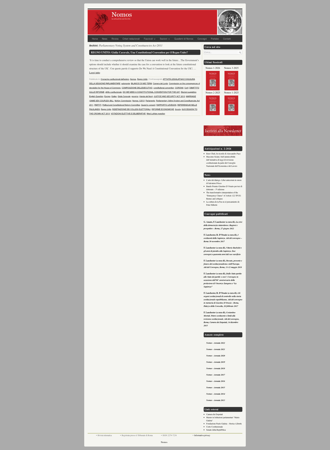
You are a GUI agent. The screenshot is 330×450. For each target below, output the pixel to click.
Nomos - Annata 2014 (215, 393)
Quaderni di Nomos (183, 38)
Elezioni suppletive (188, 92)
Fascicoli (148, 38)
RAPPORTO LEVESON (166, 104)
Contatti (227, 38)
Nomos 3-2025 (231, 68)
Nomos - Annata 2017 (215, 374)
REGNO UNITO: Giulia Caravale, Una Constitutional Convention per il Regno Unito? (139, 52)
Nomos (133, 79)
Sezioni (163, 38)
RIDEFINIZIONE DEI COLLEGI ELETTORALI (131, 109)
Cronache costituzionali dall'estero (115, 79)
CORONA (179, 87)
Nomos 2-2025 (213, 92)
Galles (114, 96)
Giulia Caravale (124, 96)
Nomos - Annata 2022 (215, 342)
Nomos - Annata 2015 (215, 387)
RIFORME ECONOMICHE (163, 109)
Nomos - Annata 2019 (215, 362)
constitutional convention (163, 87)
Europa (107, 96)
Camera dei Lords (160, 83)
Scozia (178, 109)
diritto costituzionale (113, 92)
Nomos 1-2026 (213, 68)
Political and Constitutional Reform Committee (121, 104)
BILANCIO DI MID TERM (141, 83)
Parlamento (150, 100)
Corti (186, 87)
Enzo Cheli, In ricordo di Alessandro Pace (223, 153)
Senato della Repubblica (216, 429)
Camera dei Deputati (214, 414)
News (104, 38)
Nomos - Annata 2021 (215, 349)
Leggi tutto (94, 72)
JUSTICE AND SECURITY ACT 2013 (169, 96)
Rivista (115, 38)
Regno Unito (142, 79)
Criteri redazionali (131, 38)
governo (134, 96)
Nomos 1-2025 (231, 92)
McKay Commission (123, 100)
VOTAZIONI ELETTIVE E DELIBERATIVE (128, 113)
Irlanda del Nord (146, 96)
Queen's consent (148, 104)
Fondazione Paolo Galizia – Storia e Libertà (223, 423)
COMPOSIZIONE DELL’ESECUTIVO (137, 87)
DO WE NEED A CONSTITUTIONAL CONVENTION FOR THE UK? (151, 92)
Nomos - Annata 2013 (215, 400)
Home (95, 38)
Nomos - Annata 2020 (215, 355)
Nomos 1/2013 (138, 100)
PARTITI (97, 104)
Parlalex (215, 38)
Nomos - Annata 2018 (215, 368)
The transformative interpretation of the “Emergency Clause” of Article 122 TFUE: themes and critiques (223, 195)
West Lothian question (156, 113)
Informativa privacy (202, 435)
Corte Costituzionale (214, 426)
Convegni (202, 38)
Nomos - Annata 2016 (215, 381)
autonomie (125, 83)
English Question (96, 96)
